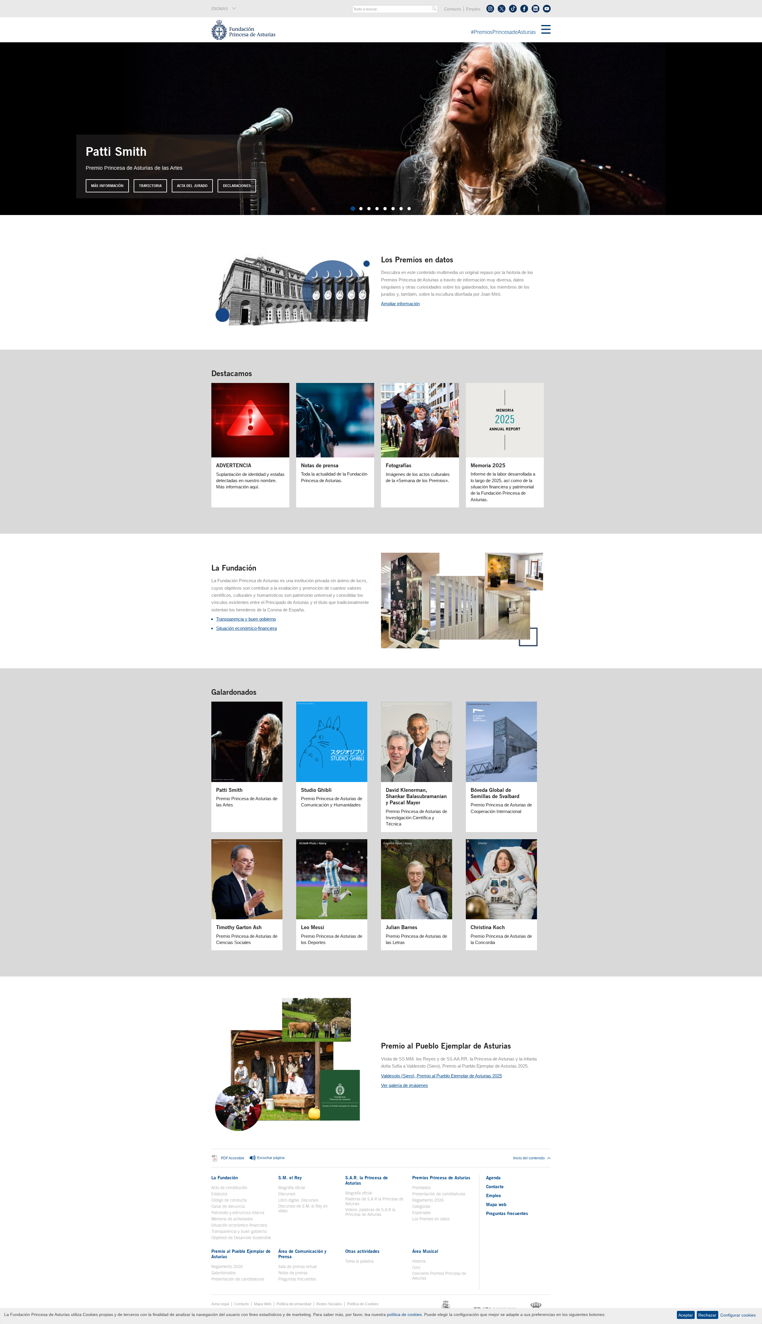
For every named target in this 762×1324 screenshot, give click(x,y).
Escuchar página (270, 1158)
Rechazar (707, 1315)
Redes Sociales (329, 1304)
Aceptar (685, 1315)
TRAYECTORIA (150, 185)
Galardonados (234, 692)
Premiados (421, 1187)
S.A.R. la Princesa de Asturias (366, 1180)
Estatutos (219, 1193)
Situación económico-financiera (246, 628)
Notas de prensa (292, 1272)
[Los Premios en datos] (292, 328)
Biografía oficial (291, 1187)
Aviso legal (220, 1304)
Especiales (421, 1212)
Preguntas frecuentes (297, 1279)
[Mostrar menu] (546, 30)
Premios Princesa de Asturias (441, 1177)
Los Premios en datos (417, 259)
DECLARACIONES (237, 185)
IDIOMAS (219, 9)
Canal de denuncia (228, 1206)
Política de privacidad (294, 1304)
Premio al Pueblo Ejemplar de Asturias (446, 1045)
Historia (419, 1261)
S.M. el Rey (290, 1177)
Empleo (473, 9)
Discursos (286, 1193)
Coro (416, 1267)
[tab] (353, 208)
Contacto (452, 9)
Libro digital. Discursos (298, 1200)
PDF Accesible (232, 1158)
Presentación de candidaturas (438, 1193)
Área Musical (425, 1251)
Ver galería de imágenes (404, 1085)
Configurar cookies (738, 1315)
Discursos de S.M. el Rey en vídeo (306, 1208)
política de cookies (404, 1314)
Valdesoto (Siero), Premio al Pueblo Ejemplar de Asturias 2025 (441, 1075)
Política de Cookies (362, 1304)
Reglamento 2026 (428, 1200)
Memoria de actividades (232, 1218)
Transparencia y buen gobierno (246, 618)
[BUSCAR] (434, 8)
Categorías (421, 1206)
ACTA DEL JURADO (192, 185)
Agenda (493, 1177)
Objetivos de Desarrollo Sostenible (241, 1237)
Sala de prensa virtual (297, 1266)
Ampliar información (400, 303)
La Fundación (233, 567)
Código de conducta (229, 1200)
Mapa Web (262, 1304)
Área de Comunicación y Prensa (302, 1253)
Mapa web (496, 1204)
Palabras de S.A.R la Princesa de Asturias (374, 1201)
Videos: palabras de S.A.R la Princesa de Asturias (370, 1212)
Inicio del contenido (529, 1158)
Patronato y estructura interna (237, 1212)
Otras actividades (362, 1251)
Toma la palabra (359, 1261)
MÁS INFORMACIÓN (107, 185)
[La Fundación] (462, 646)
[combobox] (392, 9)
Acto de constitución (229, 1187)
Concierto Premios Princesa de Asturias (439, 1276)
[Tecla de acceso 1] (376, 30)
